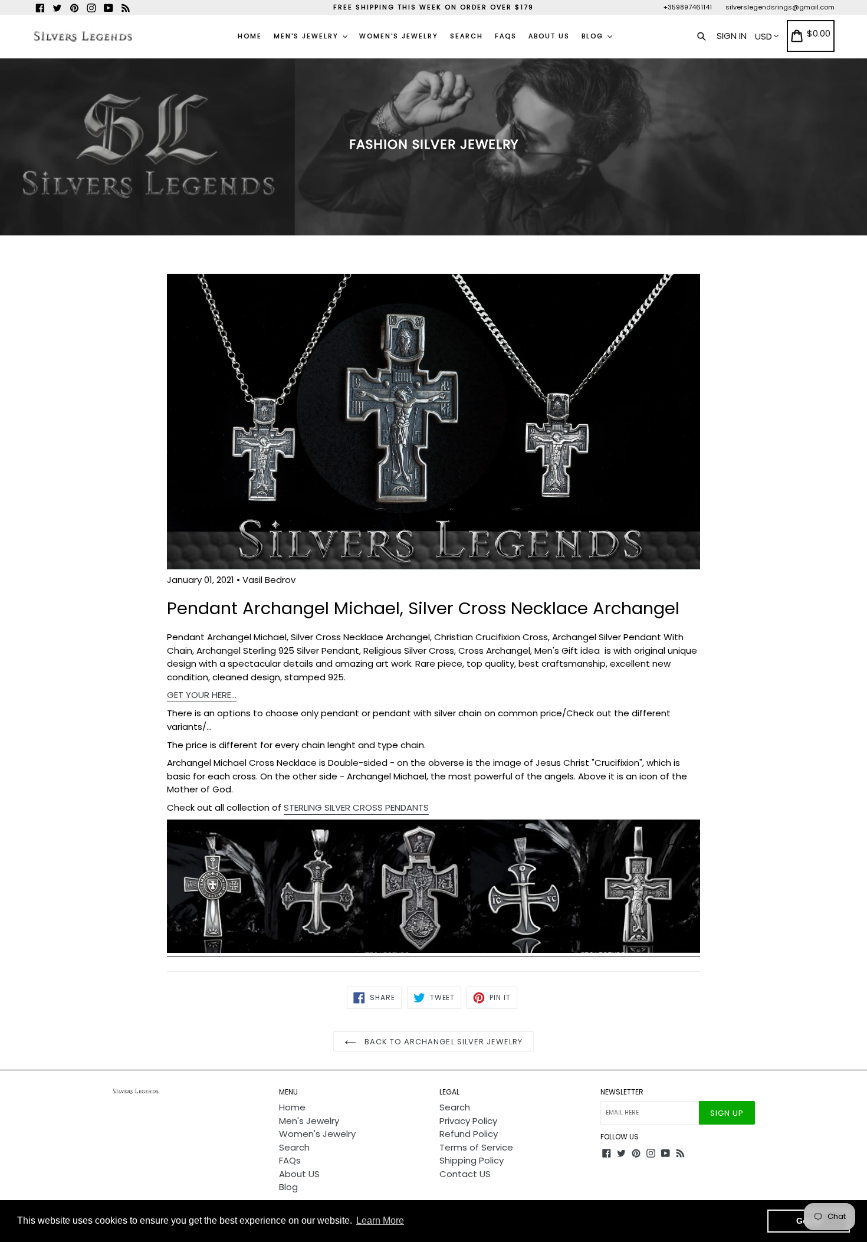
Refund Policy (468, 1134)
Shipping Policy (471, 1160)
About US (549, 36)
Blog (594, 36)
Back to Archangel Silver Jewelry (442, 1041)
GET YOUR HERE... (202, 695)
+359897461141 (688, 7)
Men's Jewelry (307, 36)
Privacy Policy (468, 1121)
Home (250, 36)
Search (466, 36)
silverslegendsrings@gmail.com (780, 7)
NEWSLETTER (621, 1092)
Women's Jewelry (398, 36)
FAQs (506, 36)
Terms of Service (476, 1147)
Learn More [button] (380, 1220)
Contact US (465, 1174)
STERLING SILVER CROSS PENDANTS (356, 807)
